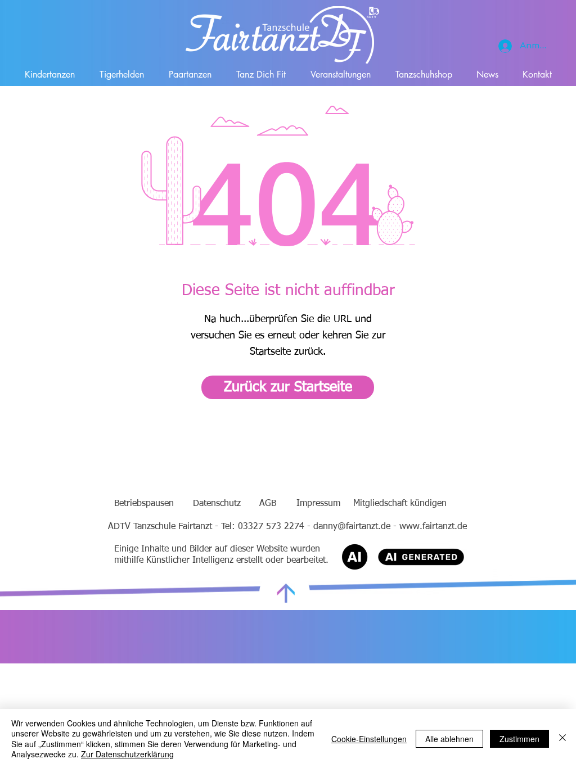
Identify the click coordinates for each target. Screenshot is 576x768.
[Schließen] (562, 738)
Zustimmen (519, 738)
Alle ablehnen (449, 738)
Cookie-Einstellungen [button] (369, 738)
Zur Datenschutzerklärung (127, 754)
